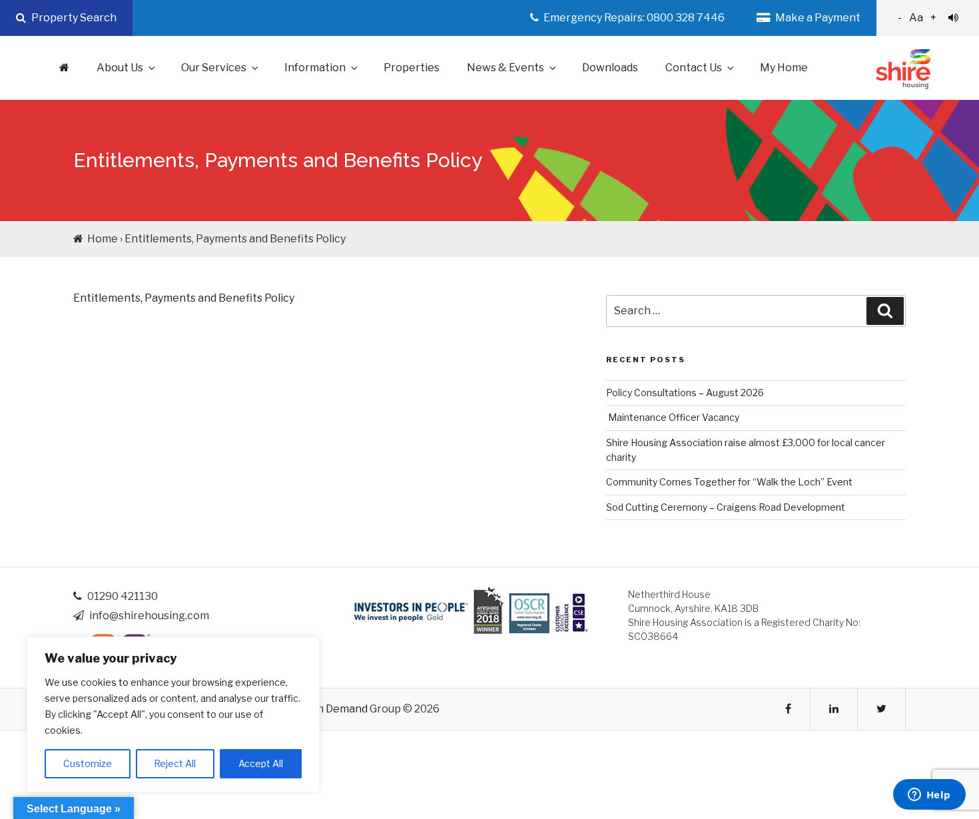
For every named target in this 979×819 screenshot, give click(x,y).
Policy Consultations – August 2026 (685, 392)
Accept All (260, 763)
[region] (173, 714)
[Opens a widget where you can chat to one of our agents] (929, 795)
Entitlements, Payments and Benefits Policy (183, 298)
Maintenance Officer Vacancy (672, 417)
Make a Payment (816, 17)
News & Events (505, 67)
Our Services (213, 67)
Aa (917, 17)
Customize (87, 763)
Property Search (73, 17)
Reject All (175, 763)
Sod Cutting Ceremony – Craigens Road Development (725, 507)
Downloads (610, 67)
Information (315, 67)
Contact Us (693, 67)
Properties (412, 67)
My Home (784, 67)
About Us (120, 67)
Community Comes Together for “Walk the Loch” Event (729, 481)
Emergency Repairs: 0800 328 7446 (633, 17)
